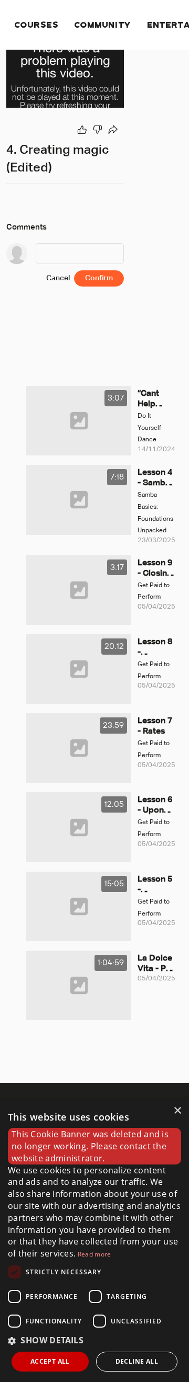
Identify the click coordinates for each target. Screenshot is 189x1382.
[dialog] (94, 1241)
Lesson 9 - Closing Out (155, 569)
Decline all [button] (137, 1361)
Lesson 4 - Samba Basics (155, 478)
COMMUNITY (103, 24)
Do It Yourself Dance (149, 428)
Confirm (99, 278)
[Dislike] (97, 129)
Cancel (58, 278)
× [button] (177, 1111)
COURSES (37, 24)
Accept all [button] (50, 1361)
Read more (94, 1254)
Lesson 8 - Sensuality (155, 648)
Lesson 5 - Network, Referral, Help (155, 885)
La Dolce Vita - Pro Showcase (156, 964)
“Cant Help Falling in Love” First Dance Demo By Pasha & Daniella (155, 399)
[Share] (113, 129)
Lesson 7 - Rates (155, 726)
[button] (94, 1340)
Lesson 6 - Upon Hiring (155, 806)
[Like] (82, 129)
